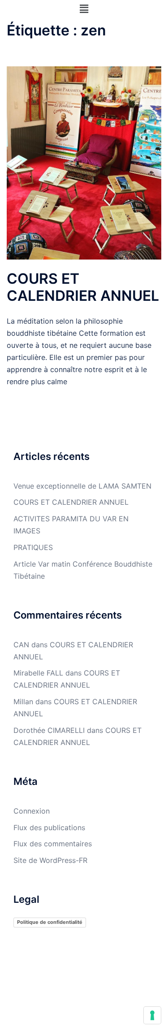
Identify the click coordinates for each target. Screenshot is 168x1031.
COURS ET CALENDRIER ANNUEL (83, 287)
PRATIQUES (33, 547)
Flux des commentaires (52, 843)
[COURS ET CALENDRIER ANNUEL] (84, 162)
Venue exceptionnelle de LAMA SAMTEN (82, 485)
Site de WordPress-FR (50, 860)
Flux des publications (49, 827)
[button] (83, 8)
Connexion (31, 810)
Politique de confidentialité (49, 922)
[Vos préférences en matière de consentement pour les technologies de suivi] (152, 1015)
